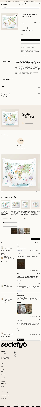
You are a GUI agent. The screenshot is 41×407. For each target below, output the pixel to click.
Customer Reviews (3, 378)
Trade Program (3, 381)
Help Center (2, 363)
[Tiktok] (15, 356)
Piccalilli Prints (24, 17)
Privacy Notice (3, 389)
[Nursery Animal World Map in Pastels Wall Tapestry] (19, 172)
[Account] (20, 4)
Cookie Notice (3, 391)
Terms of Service (3, 394)
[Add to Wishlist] (3, 201)
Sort (31, 242)
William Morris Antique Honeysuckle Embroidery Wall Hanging (9, 258)
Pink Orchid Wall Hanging (8, 248)
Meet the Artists (3, 374)
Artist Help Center (3, 384)
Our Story (2, 372)
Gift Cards (2, 369)
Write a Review (36, 239)
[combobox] (20, 8)
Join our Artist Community (4, 387)
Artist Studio (2, 386)
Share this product (24, 55)
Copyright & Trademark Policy (5, 395)
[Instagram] (15, 352)
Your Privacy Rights (3, 398)
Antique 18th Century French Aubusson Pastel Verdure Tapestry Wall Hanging (8, 299)
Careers (2, 375)
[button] (36, 22)
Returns (2, 366)
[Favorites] (22, 4)
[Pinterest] (15, 354)
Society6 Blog (3, 377)
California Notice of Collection (5, 392)
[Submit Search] (2, 8)
